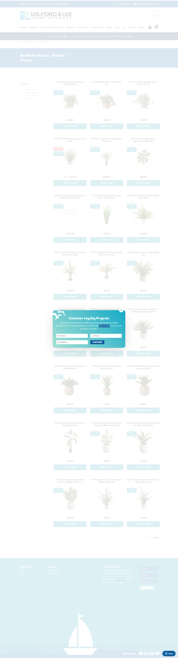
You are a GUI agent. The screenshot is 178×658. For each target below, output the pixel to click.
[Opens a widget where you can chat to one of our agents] (169, 654)
